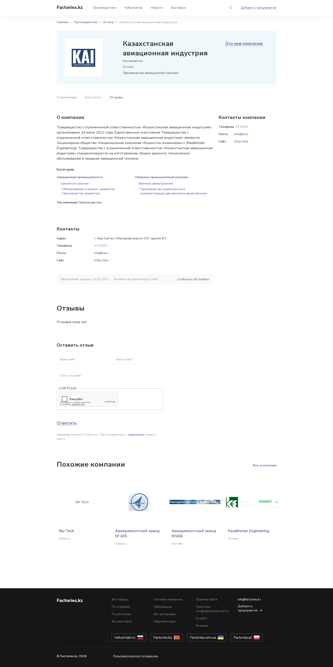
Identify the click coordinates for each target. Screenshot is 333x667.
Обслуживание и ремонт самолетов (88, 189)
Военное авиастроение (156, 183)
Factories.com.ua (203, 637)
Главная (62, 22)
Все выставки (122, 621)
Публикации (163, 607)
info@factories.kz (249, 599)
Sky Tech (66, 530)
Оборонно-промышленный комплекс (161, 177)
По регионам (121, 614)
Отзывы (116, 97)
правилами (136, 435)
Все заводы (120, 599)
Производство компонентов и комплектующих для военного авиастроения (173, 191)
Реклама (202, 626)
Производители (104, 8)
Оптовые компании (168, 599)
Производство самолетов (81, 193)
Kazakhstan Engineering (248, 530)
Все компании (264, 465)
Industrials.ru (125, 637)
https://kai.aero (104, 260)
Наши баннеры (165, 621)
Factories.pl (243, 637)
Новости (157, 8)
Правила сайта (206, 599)
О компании (67, 97)
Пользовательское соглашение (135, 656)
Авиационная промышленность (80, 177)
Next (276, 502)
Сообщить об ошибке (193, 279)
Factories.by (162, 637)
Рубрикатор (133, 8)
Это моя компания (244, 44)
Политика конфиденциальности (212, 609)
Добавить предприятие (258, 8)
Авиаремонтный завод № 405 (137, 533)
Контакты (93, 97)
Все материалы (165, 614)
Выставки (178, 8)
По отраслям (121, 607)
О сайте (201, 618)
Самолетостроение (75, 183)
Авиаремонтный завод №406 (194, 533)
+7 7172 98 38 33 (107, 246)
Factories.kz (70, 7)
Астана (108, 22)
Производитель (90, 202)
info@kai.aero (103, 253)
